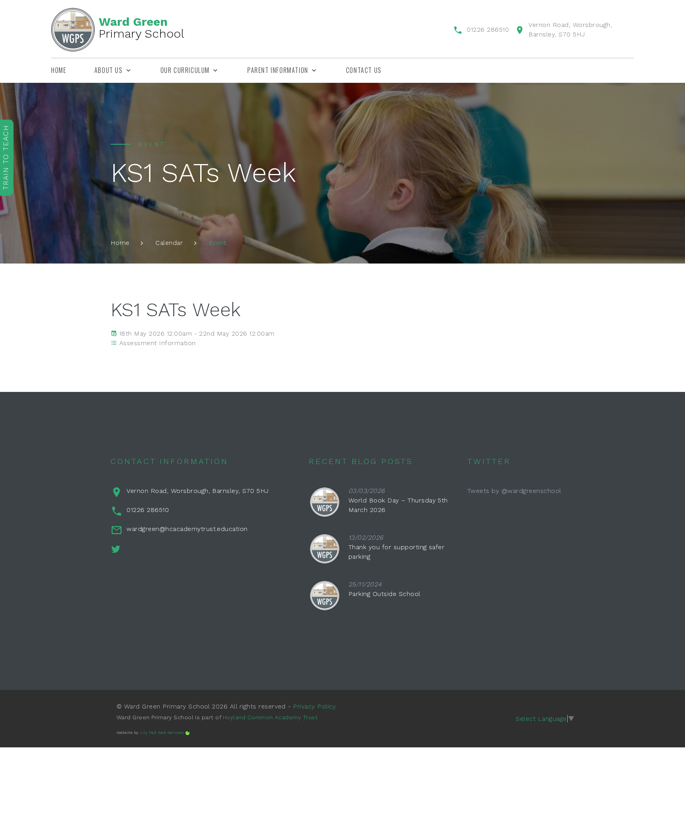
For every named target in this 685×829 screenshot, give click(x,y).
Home (58, 70)
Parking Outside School (384, 594)
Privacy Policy (314, 706)
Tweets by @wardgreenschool (514, 491)
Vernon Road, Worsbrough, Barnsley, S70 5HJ (197, 491)
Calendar (169, 242)
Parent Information (277, 70)
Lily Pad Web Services (162, 732)
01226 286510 (488, 29)
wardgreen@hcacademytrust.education (186, 529)
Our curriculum (185, 70)
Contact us (364, 70)
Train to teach (6, 157)
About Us (108, 70)
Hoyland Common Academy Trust (270, 717)
